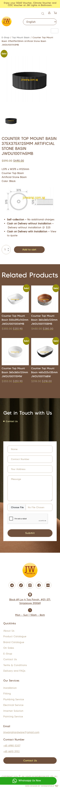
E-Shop (5, 37)
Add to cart (29, 249)
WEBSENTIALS (48, 786)
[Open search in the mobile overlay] (43, 13)
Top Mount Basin (21, 37)
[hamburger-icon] (54, 30)
